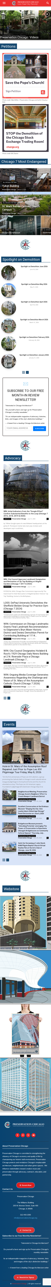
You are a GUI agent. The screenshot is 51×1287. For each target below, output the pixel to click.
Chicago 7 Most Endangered (23, 162)
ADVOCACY (7, 519)
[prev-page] (23, 372)
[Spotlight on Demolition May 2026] (8, 290)
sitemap (25, 1225)
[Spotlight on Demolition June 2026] (8, 272)
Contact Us (7, 1189)
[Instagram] (23, 1135)
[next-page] (27, 372)
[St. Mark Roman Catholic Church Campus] (25, 203)
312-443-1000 (25, 1215)
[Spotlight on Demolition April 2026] (8, 308)
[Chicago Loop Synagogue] (20, 225)
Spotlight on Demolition (21, 259)
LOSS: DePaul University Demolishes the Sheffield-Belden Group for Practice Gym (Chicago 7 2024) (26, 605)
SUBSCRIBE (39, 429)
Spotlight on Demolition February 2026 (34, 337)
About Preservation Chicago (15, 1146)
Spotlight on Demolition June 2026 (34, 266)
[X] (28, 1135)
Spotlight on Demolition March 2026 (34, 320)
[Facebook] (17, 1135)
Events (9, 724)
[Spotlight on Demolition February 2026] (8, 343)
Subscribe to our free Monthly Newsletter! (21, 1236)
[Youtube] (33, 1135)
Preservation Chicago (19, 519)
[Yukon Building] (25, 180)
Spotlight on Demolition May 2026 (34, 284)
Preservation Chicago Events (11, 762)
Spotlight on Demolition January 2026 (34, 355)
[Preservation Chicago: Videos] (25, 25)
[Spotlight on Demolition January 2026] (8, 361)
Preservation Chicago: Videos (19, 37)
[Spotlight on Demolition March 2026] (8, 326)
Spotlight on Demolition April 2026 (34, 302)
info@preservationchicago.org (25, 1218)
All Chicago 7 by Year (9, 182)
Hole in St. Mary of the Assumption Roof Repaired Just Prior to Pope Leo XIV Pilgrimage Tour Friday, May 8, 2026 (24, 769)
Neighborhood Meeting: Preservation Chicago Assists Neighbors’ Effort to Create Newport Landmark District (32, 794)
